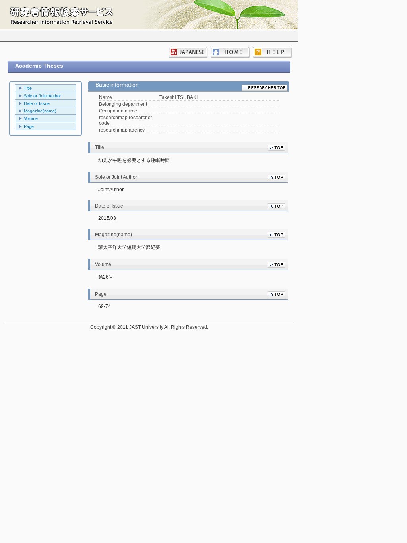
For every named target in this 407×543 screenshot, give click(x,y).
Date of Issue (37, 103)
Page (29, 126)
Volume (31, 118)
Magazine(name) (40, 111)
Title (28, 88)
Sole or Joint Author (42, 95)
